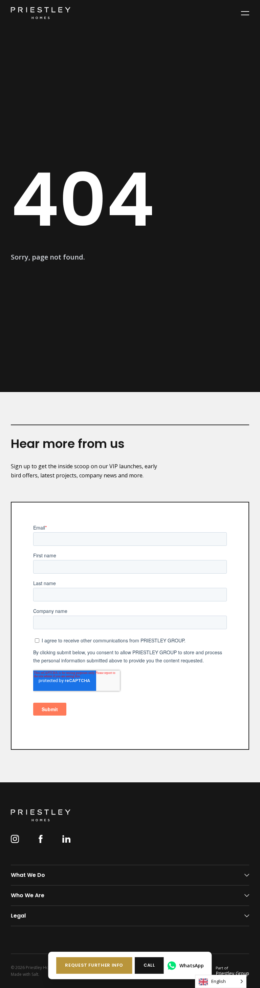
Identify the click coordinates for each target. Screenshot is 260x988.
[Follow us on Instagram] (15, 839)
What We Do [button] (28, 875)
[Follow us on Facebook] (41, 839)
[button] (94, 965)
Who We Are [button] (27, 895)
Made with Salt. (25, 974)
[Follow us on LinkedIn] (66, 839)
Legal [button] (18, 916)
